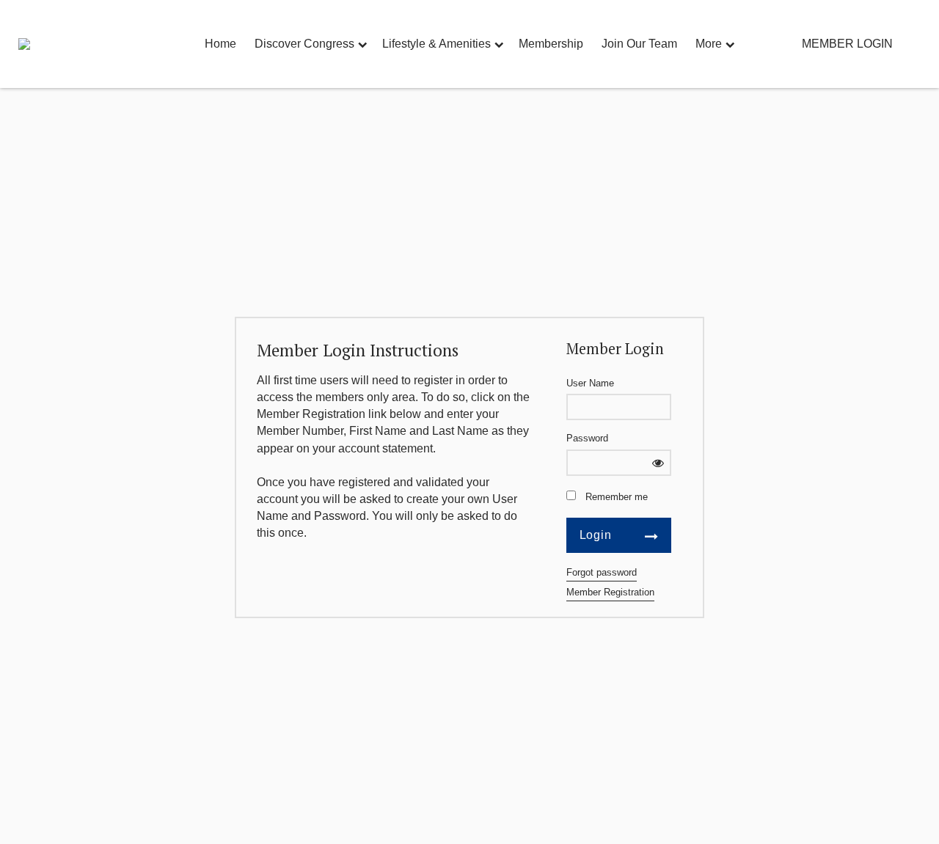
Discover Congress (304, 43)
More (708, 43)
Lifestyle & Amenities (436, 43)
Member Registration (610, 592)
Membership (551, 43)
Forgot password (601, 572)
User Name (590, 383)
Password (587, 438)
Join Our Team (639, 43)
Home (220, 43)
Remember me (616, 496)
